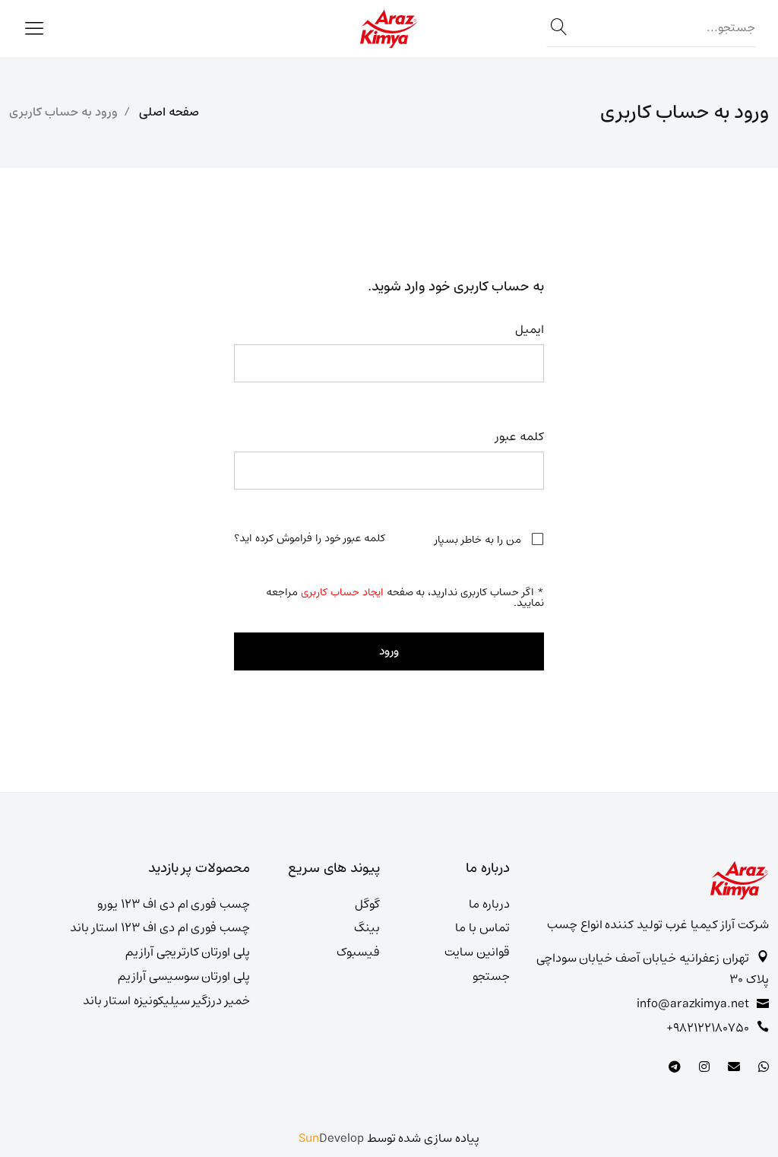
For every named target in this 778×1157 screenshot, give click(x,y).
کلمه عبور (519, 436)
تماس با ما (482, 928)
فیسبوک (358, 952)
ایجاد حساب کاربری (342, 592)
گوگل (367, 904)
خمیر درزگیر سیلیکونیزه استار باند (167, 1001)
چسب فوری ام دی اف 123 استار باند (160, 928)
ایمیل (529, 329)
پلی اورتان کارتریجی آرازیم (188, 952)
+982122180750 (707, 1028)
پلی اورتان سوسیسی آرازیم (184, 976)
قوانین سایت (477, 952)
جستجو (491, 976)
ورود (389, 651)
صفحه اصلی (169, 112)
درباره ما (489, 904)
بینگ (367, 928)
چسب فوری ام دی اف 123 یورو (173, 904)
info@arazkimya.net (693, 1004)
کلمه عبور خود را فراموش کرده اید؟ (309, 538)
